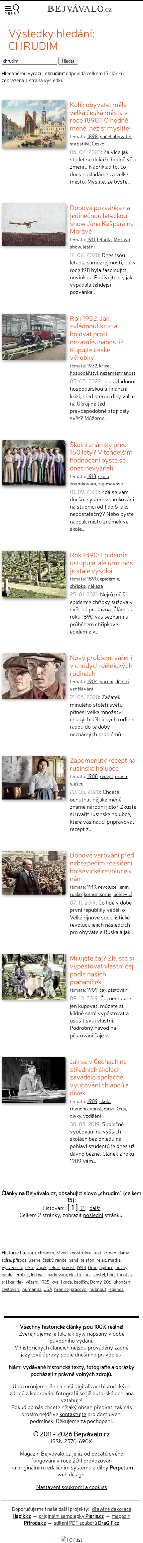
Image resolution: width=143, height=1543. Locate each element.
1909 (92, 989)
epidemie (109, 578)
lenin (123, 886)
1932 (92, 365)
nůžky (121, 1267)
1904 (92, 681)
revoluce (107, 886)
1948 (81, 1267)
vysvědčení (12, 1267)
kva (55, 1282)
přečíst (68, 1267)
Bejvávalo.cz (92, 1433)
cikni (29, 1267)
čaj (102, 989)
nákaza (95, 585)
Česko (98, 143)
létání (89, 246)
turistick (125, 1274)
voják (41, 1267)
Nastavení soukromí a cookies (71, 1486)
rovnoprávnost (86, 1108)
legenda (116, 1289)
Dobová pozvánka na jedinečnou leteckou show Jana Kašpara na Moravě (102, 218)
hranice (61, 1289)
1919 (91, 886)
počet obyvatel (115, 136)
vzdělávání (81, 688)
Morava (122, 239)
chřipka (78, 585)
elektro (75, 1274)
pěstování (118, 989)
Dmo (92, 1267)
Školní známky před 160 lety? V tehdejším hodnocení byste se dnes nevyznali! (101, 455)
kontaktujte (73, 1413)
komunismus (97, 894)
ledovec (38, 1274)
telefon (87, 1260)
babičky (81, 1282)
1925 (45, 1282)
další (94, 1207)
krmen (109, 1252)
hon (111, 1274)
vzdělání (92, 1115)
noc (87, 1274)
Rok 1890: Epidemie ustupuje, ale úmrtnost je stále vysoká (102, 562)
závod (62, 1252)
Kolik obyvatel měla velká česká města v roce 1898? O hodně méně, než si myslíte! (100, 115)
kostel (99, 1274)
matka (114, 1260)
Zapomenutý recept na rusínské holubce (102, 763)
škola (103, 476)
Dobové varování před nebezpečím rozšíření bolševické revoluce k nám (102, 866)
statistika (80, 143)
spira (6, 1260)
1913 (91, 476)
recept (106, 776)
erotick (22, 1274)
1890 (92, 578)
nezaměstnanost (117, 372)
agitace (106, 1267)
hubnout (97, 1289)
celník (54, 1267)
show (75, 246)
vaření (106, 681)
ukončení (122, 1282)
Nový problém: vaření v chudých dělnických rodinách (101, 664)
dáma (123, 1252)
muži (109, 1108)
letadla (104, 239)
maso (121, 776)
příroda (20, 1260)
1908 (92, 776)
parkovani (57, 1274)
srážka (8, 1282)
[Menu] (12, 9)
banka (8, 1274)
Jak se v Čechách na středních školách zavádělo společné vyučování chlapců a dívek (99, 1076)
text (97, 1252)
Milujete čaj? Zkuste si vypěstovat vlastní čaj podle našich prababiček (102, 969)
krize (104, 365)
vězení (32, 1282)
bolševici (122, 894)
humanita (32, 1289)
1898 (92, 136)
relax (101, 1260)
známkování (83, 483)
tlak (20, 1282)
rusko (76, 894)
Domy (95, 1282)
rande (61, 1260)
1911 (91, 239)
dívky (75, 1115)
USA (48, 1289)
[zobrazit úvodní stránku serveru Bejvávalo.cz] (79, 12)
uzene (35, 1260)
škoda (66, 1282)
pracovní (79, 1289)
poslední (93, 1214)
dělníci (122, 681)
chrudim (46, 1252)
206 (107, 1282)
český (48, 1260)
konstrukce (80, 1252)
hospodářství (84, 372)
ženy (121, 1108)
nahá (73, 1260)
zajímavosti (110, 483)
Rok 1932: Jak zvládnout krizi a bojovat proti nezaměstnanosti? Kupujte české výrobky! (97, 337)
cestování (11, 1289)
